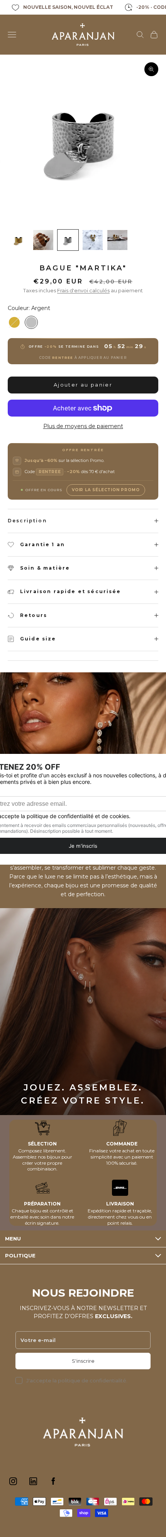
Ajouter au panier (83, 385)
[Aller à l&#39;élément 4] (92, 240)
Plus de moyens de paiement (83, 426)
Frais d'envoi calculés (83, 290)
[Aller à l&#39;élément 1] (18, 240)
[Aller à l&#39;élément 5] (117, 240)
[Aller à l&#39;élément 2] (43, 240)
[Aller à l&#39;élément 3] (68, 240)
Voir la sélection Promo (105, 489)
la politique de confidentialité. (90, 1380)
